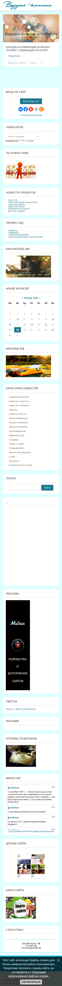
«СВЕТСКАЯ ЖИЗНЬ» (18, 234)
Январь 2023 (31, 297)
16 (10, 324)
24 (17, 329)
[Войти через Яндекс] (31, 109)
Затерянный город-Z (19, 208)
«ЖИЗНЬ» (13, 230)
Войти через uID (31, 101)
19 (31, 324)
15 (53, 319)
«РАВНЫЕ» (13, 232)
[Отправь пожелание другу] (21, 766)
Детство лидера (16, 210)
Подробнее (14, 55)
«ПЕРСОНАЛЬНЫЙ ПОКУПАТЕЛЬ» (25, 237)
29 (53, 329)
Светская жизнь (16, 206)
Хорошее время (16, 204)
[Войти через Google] (36, 109)
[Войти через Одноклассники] (41, 109)
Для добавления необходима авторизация (31, 831)
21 (46, 324)
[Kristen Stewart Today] (24, 858)
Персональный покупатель (22, 202)
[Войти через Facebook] (25, 109)
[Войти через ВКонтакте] (20, 109)
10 (17, 319)
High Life (12, 200)
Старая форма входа (31, 115)
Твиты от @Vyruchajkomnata (21, 709)
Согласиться (31, 982)
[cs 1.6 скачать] (24, 868)
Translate (29, 140)
